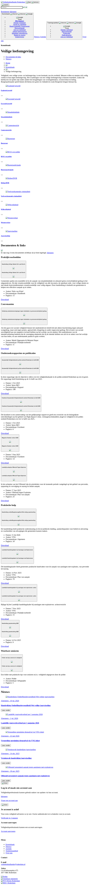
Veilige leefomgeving (20, 31)
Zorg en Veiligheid (20, 30)
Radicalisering (66, 35)
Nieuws (37, 37)
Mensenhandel (19, 28)
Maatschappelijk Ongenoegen (20, 26)
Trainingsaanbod (60, 30)
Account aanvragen (8, 831)
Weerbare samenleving (19, 33)
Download (5, 300)
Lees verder (6, 710)
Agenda (43, 37)
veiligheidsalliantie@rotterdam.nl (13, 864)
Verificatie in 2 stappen (9, 818)
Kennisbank (16, 25)
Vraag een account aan (9, 800)
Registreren (5, 12)
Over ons (9, 853)
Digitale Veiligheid (20, 23)
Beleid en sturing (19, 35)
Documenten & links (13, 57)
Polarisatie (66, 33)
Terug (19, 19)
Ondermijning (19, 37)
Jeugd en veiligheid (19, 24)
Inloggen (13, 12)
